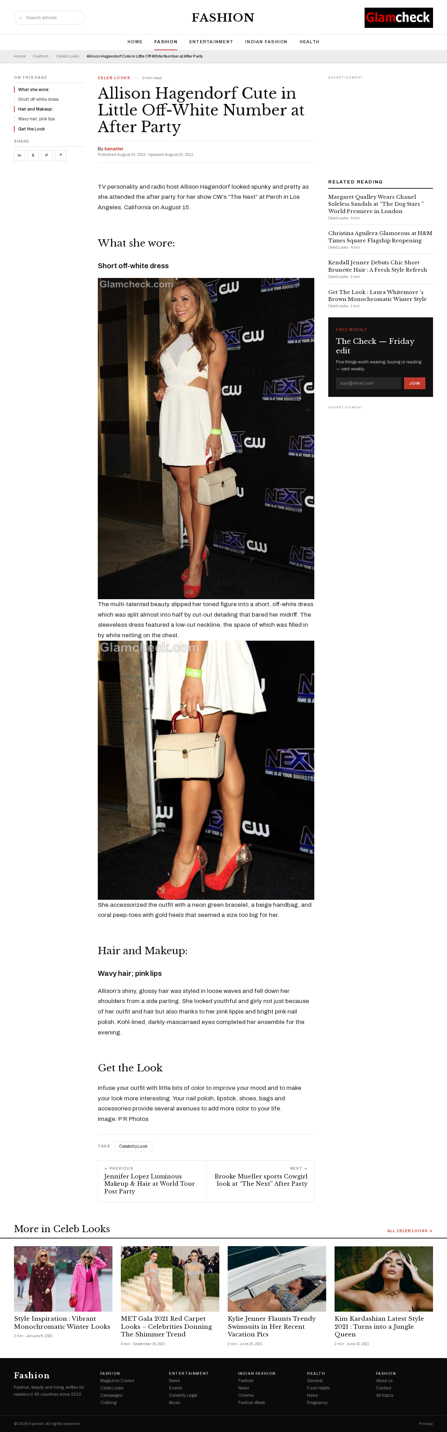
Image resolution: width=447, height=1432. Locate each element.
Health (310, 41)
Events (175, 1388)
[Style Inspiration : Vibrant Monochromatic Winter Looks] (63, 1279)
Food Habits (318, 1388)
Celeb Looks (67, 56)
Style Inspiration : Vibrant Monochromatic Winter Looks (62, 1323)
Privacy (426, 1424)
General (315, 1381)
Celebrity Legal (183, 1395)
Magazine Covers (117, 1381)
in (19, 155)
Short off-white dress (38, 99)
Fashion (223, 17)
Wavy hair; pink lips (36, 118)
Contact (383, 1388)
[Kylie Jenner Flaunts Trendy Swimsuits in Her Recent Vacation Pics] (277, 1279)
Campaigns (111, 1395)
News (174, 1381)
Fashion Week (251, 1403)
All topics (384, 1395)
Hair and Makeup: (35, 109)
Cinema (246, 1395)
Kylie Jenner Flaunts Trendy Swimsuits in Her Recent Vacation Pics (271, 1327)
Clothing (108, 1403)
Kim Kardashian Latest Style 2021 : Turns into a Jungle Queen (379, 1327)
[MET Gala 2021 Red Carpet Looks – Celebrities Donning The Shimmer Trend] (170, 1279)
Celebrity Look (133, 1146)
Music (175, 1403)
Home (134, 41)
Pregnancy (317, 1403)
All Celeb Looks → (410, 1231)
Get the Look (31, 129)
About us (384, 1381)
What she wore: (34, 89)
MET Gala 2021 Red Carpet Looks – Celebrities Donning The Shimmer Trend (166, 1327)
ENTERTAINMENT (211, 41)
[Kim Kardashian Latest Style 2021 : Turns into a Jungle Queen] (384, 1279)
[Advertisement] (380, 124)
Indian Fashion (266, 41)
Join (414, 383)
